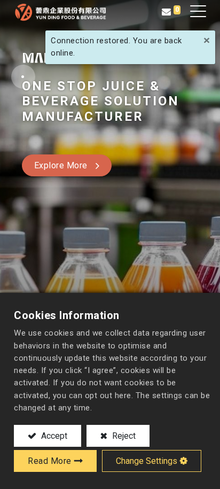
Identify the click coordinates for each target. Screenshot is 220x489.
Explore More (61, 165)
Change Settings (146, 461)
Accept (53, 436)
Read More (50, 461)
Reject (123, 436)
